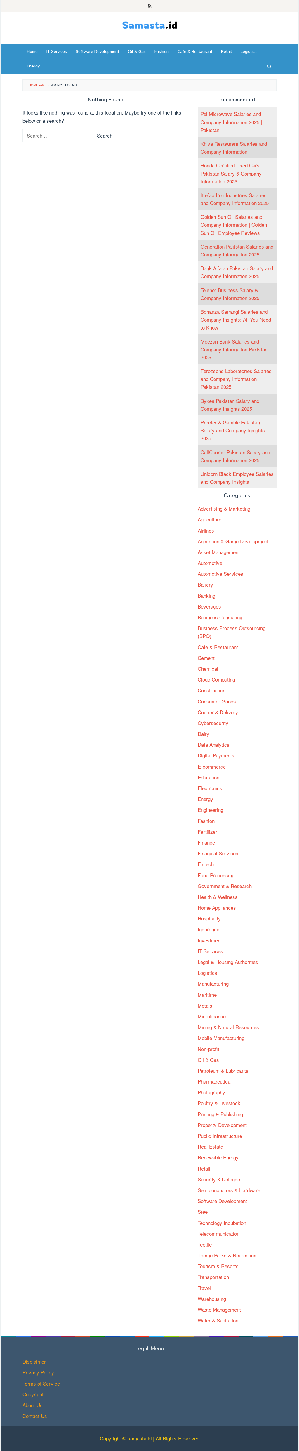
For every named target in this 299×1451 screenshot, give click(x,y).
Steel (203, 1211)
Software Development (222, 1200)
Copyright (33, 1394)
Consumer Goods (217, 701)
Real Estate (210, 1146)
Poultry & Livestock (219, 1103)
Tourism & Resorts (218, 1266)
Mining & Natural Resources (228, 1027)
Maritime (207, 994)
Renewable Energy (218, 1157)
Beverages (209, 606)
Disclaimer (34, 1361)
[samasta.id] (150, 24)
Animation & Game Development (233, 541)
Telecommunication (218, 1233)
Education (208, 777)
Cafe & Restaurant (218, 647)
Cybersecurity (213, 723)
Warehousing (212, 1298)
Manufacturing (213, 983)
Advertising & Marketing (224, 508)
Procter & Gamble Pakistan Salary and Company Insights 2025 (233, 430)
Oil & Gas (208, 1059)
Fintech (206, 864)
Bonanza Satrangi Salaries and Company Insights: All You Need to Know (236, 319)
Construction (211, 690)
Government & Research (225, 886)
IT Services (210, 951)
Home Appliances (217, 907)
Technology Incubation (222, 1222)
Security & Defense (219, 1179)
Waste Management (219, 1309)
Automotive (210, 562)
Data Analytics (214, 744)
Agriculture (209, 519)
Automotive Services (220, 573)
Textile (205, 1244)
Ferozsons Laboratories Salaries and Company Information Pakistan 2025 (236, 378)
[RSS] (149, 6)
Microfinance (212, 1016)
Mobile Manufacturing (221, 1037)
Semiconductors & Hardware (229, 1190)
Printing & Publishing (220, 1114)
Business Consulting (220, 617)
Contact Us (34, 1415)
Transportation (213, 1276)
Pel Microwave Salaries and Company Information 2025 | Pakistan (231, 121)
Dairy (203, 733)
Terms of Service (41, 1383)
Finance (206, 842)
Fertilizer (207, 831)
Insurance (208, 929)
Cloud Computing (216, 679)
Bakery (205, 584)
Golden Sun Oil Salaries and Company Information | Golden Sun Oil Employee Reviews (234, 224)
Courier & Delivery (218, 712)
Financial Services (218, 853)
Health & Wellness (218, 896)
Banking (206, 595)
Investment (210, 940)
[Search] (269, 66)
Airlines (206, 530)
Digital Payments (216, 755)
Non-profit (208, 1049)
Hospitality (209, 918)
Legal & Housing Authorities (228, 961)
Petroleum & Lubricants (223, 1070)
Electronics (210, 788)
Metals (205, 1005)
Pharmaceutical (215, 1081)
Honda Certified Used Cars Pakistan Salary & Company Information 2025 (231, 173)
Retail (204, 1168)
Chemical (208, 668)
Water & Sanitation (218, 1320)
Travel (204, 1287)
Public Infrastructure (220, 1135)
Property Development (222, 1124)
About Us (32, 1405)
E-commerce (212, 766)
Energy (205, 798)
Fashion (206, 820)
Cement (206, 657)
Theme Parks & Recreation (227, 1255)
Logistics (207, 972)
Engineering (210, 809)
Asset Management (219, 552)
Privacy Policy (38, 1372)
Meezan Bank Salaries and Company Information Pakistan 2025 (234, 349)
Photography (211, 1092)
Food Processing (216, 875)
